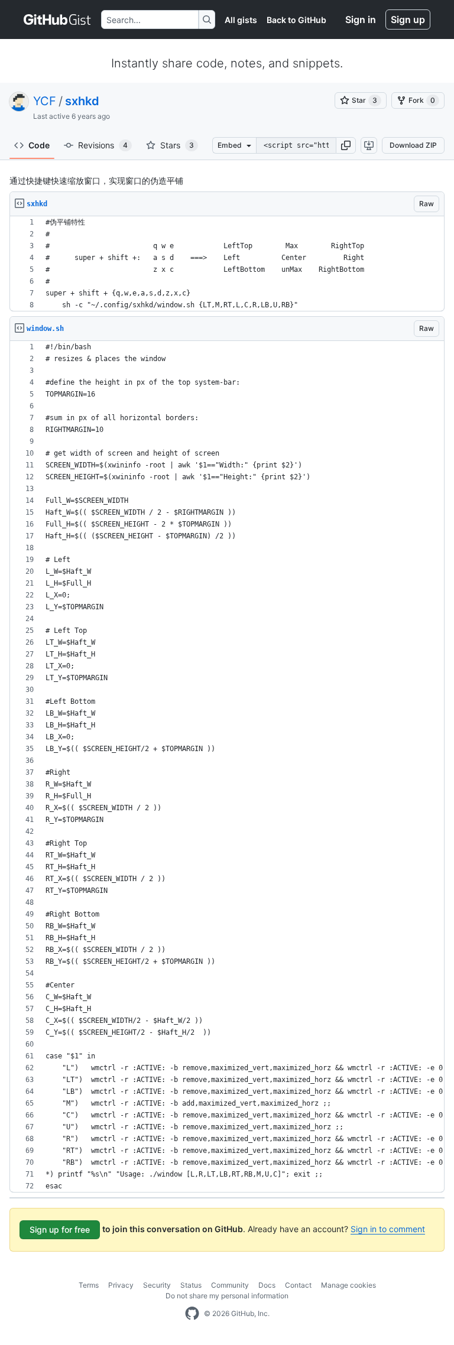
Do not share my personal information (227, 1295)
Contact (298, 1285)
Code (39, 145)
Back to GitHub (296, 20)
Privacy (121, 1285)
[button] (346, 145)
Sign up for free (60, 1229)
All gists (241, 20)
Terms (89, 1285)
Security (157, 1285)
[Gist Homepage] (58, 19)
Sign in (360, 19)
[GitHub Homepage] (192, 1313)
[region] (227, 263)
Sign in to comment (388, 1229)
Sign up (408, 19)
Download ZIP (413, 145)
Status (191, 1285)
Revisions (103, 145)
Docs (266, 1285)
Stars (177, 145)
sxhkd (82, 101)
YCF (44, 101)
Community (230, 1285)
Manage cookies (348, 1285)
